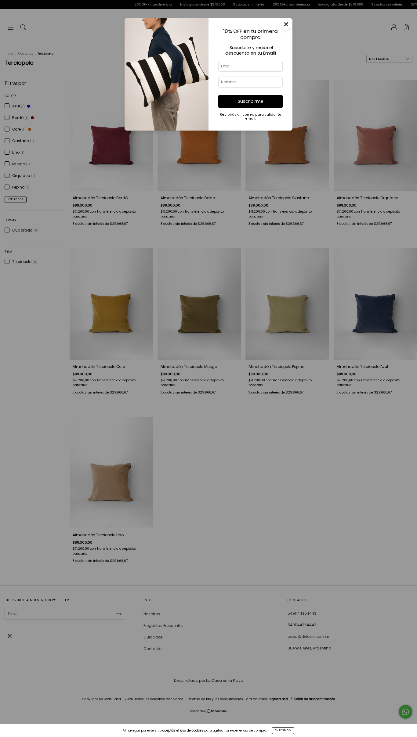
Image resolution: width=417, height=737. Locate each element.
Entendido (283, 730)
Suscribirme (250, 101)
